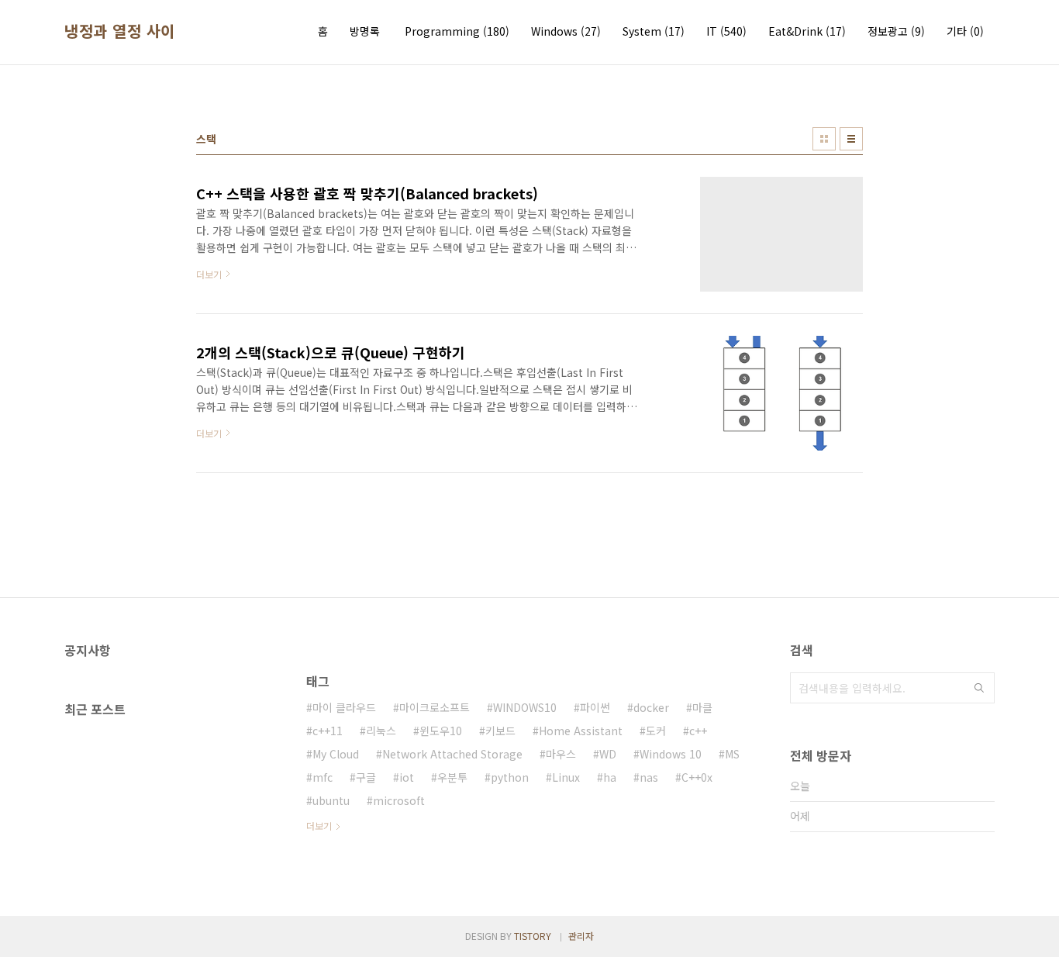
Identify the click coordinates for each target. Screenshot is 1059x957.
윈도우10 (440, 730)
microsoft (399, 800)
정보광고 (896, 31)
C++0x (696, 777)
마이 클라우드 (344, 707)
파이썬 (595, 707)
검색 (979, 688)
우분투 (452, 777)
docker (651, 707)
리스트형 (851, 138)
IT (726, 31)
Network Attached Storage (452, 754)
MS (732, 754)
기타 (965, 31)
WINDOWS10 (525, 707)
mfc (322, 777)
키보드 (500, 730)
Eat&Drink (807, 31)
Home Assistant (581, 730)
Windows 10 (671, 754)
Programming (457, 31)
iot (406, 777)
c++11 (327, 730)
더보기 (319, 825)
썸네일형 (824, 138)
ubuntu (331, 800)
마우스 (561, 754)
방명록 (365, 31)
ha (609, 777)
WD (607, 754)
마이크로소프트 (434, 707)
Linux (566, 777)
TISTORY (532, 935)
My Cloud (335, 754)
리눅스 (381, 730)
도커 (656, 730)
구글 (366, 777)
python (510, 777)
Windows (566, 31)
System (654, 31)
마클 (702, 707)
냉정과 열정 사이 (119, 31)
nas (649, 777)
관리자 (581, 935)
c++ (698, 730)
